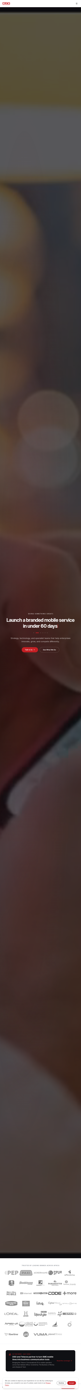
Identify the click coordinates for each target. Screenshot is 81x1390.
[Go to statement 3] (38, 633)
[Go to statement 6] (47, 633)
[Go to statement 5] (44, 633)
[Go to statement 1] (33, 633)
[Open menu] (77, 4)
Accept (71, 1383)
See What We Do (49, 650)
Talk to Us (28, 650)
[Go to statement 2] (36, 633)
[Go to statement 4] (40, 633)
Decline (61, 1383)
